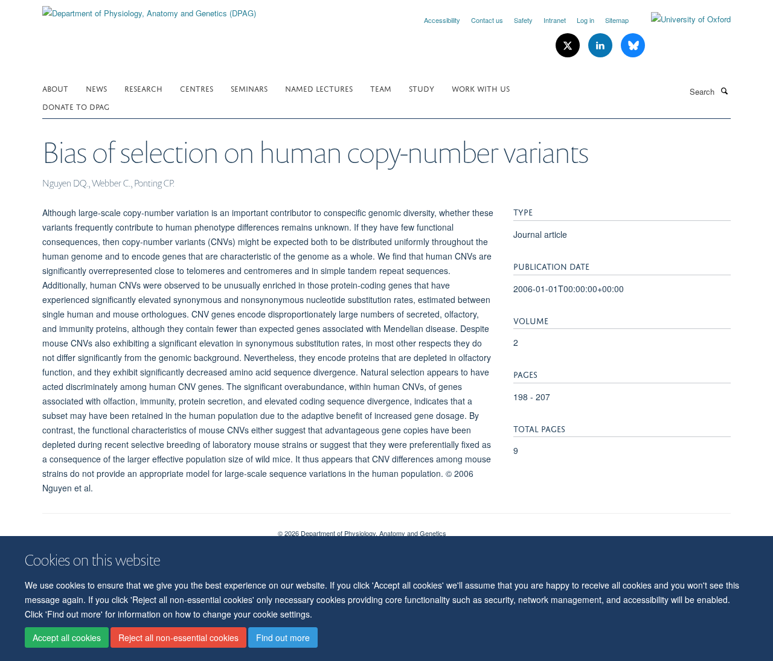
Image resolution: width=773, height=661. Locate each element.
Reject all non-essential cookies (178, 637)
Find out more (283, 637)
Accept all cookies (67, 637)
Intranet (555, 20)
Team (380, 88)
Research (143, 88)
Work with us (481, 88)
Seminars (249, 88)
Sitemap (617, 20)
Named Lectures (319, 88)
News (96, 88)
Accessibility (442, 20)
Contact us (487, 20)
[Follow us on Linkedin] (601, 45)
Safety (523, 20)
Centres (196, 88)
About (55, 88)
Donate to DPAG (75, 106)
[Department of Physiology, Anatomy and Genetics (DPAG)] (149, 8)
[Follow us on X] (569, 45)
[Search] (724, 90)
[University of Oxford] (682, 19)
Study (421, 88)
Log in (585, 20)
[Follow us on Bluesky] (633, 45)
